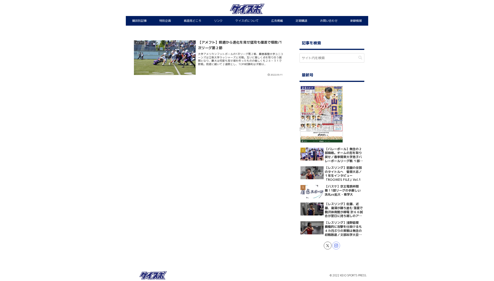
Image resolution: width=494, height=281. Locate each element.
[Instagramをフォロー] (336, 245)
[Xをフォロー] (328, 245)
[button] (360, 58)
